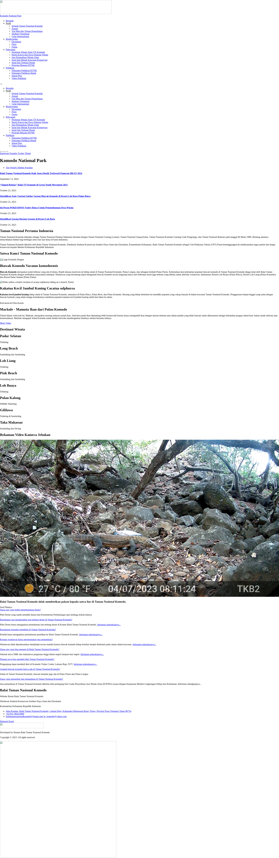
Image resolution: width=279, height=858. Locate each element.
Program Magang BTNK (23, 65)
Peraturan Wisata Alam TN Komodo (28, 52)
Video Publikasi (19, 78)
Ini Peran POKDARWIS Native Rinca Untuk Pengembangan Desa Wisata (36, 207)
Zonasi (15, 28)
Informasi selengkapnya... (109, 624)
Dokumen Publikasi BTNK (24, 70)
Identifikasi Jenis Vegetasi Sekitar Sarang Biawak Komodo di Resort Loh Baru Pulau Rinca (45, 196)
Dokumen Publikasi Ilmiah (24, 73)
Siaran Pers (17, 75)
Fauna (14, 47)
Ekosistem (16, 41)
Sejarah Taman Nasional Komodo (27, 26)
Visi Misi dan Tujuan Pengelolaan (27, 31)
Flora (14, 44)
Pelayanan (10, 49)
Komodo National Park (10, 16)
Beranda (10, 20)
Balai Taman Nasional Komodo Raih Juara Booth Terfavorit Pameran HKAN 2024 (41, 173)
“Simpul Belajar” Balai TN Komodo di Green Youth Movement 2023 (34, 185)
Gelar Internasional (20, 36)
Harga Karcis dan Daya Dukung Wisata (30, 55)
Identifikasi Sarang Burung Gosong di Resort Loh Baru (27, 219)
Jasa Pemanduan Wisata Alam (25, 57)
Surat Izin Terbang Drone (23, 62)
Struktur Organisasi (20, 34)
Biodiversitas (12, 39)
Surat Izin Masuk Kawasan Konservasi (29, 60)
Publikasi (10, 68)
